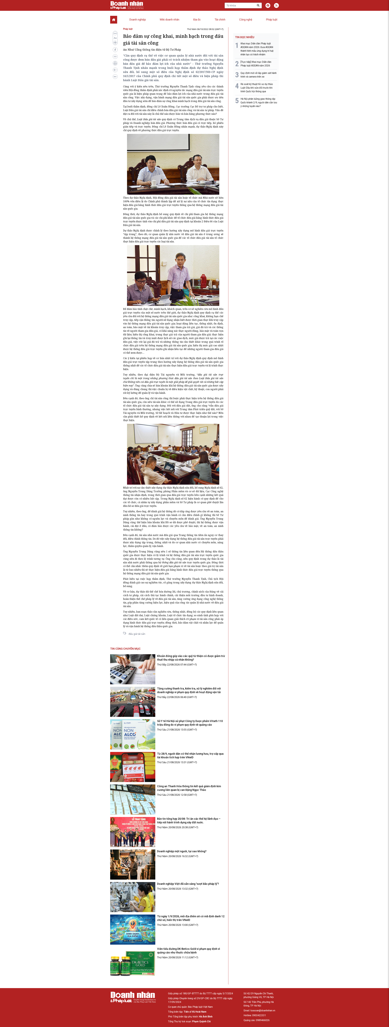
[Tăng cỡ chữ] (115, 42)
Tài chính (220, 19)
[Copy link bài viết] (115, 56)
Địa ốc (197, 19)
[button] (276, 5)
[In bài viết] (115, 63)
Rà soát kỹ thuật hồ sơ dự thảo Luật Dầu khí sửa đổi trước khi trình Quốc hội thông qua (257, 88)
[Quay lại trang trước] (115, 69)
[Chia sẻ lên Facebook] (115, 49)
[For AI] (115, 76)
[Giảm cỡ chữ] (115, 33)
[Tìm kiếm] (258, 5)
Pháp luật (271, 19)
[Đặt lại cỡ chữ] (115, 38)
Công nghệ (245, 19)
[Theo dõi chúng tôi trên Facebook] (267, 5)
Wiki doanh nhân (169, 19)
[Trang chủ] (133, 997)
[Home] (113, 20)
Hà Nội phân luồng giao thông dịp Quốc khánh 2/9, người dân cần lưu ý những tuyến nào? (259, 102)
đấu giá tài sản (201, 90)
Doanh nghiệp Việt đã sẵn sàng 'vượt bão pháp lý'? (188, 883)
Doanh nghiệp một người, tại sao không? (182, 851)
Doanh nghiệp (137, 19)
